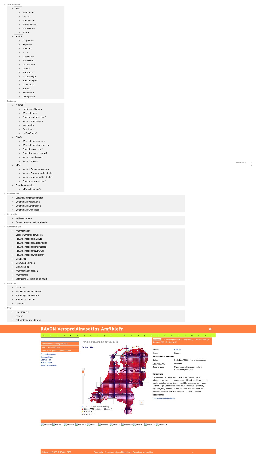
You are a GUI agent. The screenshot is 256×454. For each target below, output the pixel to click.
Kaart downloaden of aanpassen (141, 402)
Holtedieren (28, 92)
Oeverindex (28, 129)
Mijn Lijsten (21, 259)
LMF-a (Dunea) (30, 133)
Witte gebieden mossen (34, 141)
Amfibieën (27, 48)
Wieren (26, 32)
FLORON (20, 105)
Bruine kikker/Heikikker (49, 365)
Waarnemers (22, 275)
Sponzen (27, 88)
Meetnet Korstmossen (33, 157)
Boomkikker (46, 360)
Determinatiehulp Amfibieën (164, 398)
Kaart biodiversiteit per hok (28, 291)
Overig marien (29, 96)
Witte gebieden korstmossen (36, 145)
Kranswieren (29, 28)
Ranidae (177, 349)
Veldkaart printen (24, 218)
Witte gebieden (30, 113)
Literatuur (20, 303)
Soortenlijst (98, 452)
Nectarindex (28, 125)
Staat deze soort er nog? (34, 181)
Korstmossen (29, 20)
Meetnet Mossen (30, 161)
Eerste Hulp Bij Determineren (29, 198)
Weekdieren (28, 72)
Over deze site (22, 312)
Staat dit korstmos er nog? (35, 153)
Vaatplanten (28, 12)
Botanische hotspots (25, 299)
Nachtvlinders (29, 60)
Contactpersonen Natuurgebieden (32, 222)
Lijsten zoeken (22, 267)
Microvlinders (29, 64)
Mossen (26, 16)
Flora (18, 8)
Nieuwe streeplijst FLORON (29, 239)
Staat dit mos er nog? (33, 149)
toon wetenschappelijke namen (55, 344)
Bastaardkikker (47, 357)
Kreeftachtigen (29, 76)
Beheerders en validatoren (28, 320)
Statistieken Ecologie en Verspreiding (137, 452)
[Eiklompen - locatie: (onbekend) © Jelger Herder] (58, 424)
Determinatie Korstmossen (28, 206)
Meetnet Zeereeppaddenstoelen (38, 173)
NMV (18, 165)
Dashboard (21, 287)
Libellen (26, 68)
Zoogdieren (28, 40)
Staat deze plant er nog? (34, 117)
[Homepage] (210, 329)
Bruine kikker (46, 363)
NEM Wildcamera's (32, 189)
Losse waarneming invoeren (29, 235)
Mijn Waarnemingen (25, 263)
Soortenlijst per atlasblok (27, 295)
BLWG (19, 137)
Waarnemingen (23, 231)
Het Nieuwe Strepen (32, 109)
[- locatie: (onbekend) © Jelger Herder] (46, 424)
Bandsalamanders (48, 354)
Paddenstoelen (30, 24)
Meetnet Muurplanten (33, 121)
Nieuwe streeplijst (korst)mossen (31, 247)
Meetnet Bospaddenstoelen (36, 169)
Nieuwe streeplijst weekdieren (30, 255)
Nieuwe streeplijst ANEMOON (30, 251)
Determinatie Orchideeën (28, 210)
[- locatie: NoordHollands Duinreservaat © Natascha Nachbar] (138, 424)
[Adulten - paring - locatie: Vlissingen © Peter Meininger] (161, 424)
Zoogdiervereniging (25, 185)
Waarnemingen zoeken (27, 271)
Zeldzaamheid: (159, 363)
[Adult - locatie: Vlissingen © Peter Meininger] (150, 424)
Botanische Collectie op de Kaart (31, 279)
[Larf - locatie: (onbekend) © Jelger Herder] (69, 424)
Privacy (19, 316)
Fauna (19, 36)
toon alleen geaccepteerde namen (56, 351)
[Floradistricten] (115, 376)
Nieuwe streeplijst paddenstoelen (31, 243)
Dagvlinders (28, 56)
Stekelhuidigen (30, 80)
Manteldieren (29, 84)
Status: (155, 360)
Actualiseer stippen (113, 452)
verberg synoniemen (51, 347)
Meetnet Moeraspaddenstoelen (37, 177)
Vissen (26, 52)
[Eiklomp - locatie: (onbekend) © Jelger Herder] (81, 424)
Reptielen (27, 44)
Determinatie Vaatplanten (28, 202)
